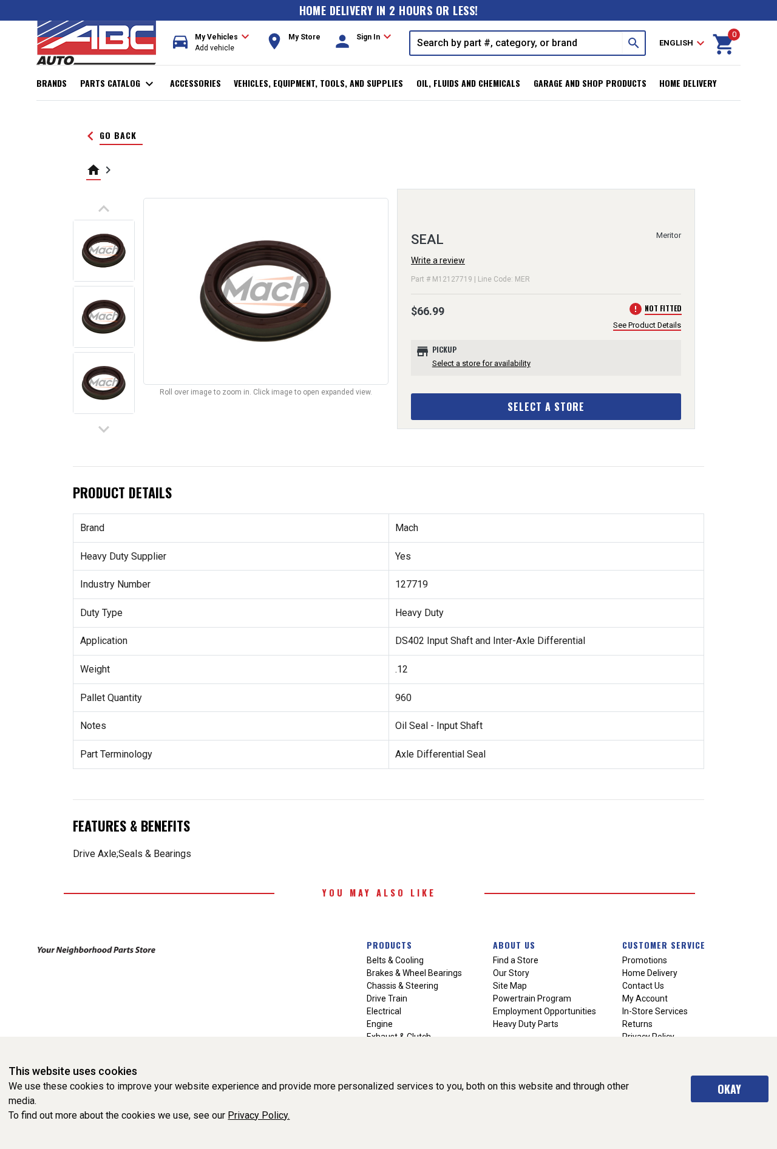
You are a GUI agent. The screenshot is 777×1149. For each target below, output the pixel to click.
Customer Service (663, 944)
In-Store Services (655, 1011)
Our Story (511, 973)
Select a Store (546, 406)
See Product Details (647, 325)
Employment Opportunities (544, 1011)
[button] (211, 43)
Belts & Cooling (395, 960)
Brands (51, 82)
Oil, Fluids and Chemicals (468, 82)
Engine (380, 1024)
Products (389, 944)
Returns (637, 1024)
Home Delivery (687, 82)
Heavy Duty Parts (525, 1024)
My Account (645, 998)
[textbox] (516, 43)
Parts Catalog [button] (118, 83)
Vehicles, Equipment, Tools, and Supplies (318, 82)
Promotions (644, 960)
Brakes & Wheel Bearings (414, 973)
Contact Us (643, 986)
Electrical (384, 1011)
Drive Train (387, 998)
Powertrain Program (532, 998)
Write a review (438, 260)
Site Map (510, 986)
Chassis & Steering (402, 986)
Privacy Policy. (259, 1115)
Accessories (195, 82)
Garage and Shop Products (590, 82)
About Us (514, 944)
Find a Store (515, 960)
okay (729, 1089)
